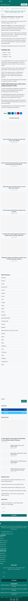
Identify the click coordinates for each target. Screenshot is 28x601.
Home (2, 8)
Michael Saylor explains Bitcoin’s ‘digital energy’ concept (18, 454)
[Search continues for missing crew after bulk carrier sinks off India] (14, 129)
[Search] (26, 1)
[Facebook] (11, 599)
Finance (3, 296)
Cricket (2, 283)
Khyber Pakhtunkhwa (5, 318)
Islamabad (3, 315)
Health (2, 308)
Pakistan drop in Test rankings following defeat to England (18, 462)
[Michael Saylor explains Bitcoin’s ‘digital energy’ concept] (5, 455)
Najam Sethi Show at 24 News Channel (9, 330)
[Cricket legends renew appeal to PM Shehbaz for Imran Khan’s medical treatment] (14, 428)
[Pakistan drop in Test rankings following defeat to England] (5, 463)
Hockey (2, 311)
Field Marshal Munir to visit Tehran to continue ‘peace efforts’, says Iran (17, 469)
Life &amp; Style (4, 321)
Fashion (3, 290)
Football (3, 302)
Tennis (2, 355)
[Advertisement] (14, 382)
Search (3, 399)
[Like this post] (9, 113)
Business (3, 280)
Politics (2, 336)
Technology (3, 352)
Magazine (3, 327)
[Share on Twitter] (15, 113)
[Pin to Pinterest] (18, 113)
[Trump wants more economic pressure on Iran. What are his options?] (14, 176)
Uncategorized (4, 361)
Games (2, 305)
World (7, 8)
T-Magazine (3, 346)
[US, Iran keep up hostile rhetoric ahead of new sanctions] (14, 200)
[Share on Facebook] (12, 113)
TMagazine (3, 358)
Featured (3, 293)
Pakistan (3, 333)
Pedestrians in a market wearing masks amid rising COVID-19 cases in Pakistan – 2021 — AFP (13, 22)
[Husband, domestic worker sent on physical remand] (5, 447)
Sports (2, 342)
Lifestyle (3, 324)
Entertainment (4, 287)
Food (2, 299)
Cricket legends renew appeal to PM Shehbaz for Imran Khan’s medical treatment (13, 439)
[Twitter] (14, 599)
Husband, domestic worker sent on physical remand (17, 446)
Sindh (2, 339)
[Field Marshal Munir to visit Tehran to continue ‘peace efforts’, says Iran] (5, 471)
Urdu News (24, 4)
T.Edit (2, 349)
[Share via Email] (21, 113)
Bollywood (3, 277)
